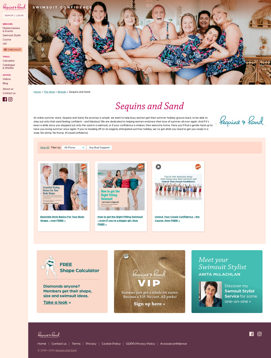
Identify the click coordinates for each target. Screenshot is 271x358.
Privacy (91, 343)
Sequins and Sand (66, 350)
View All (44, 147)
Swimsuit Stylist (12, 35)
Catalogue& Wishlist (9, 66)
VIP (5, 43)
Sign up (9, 15)
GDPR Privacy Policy (140, 343)
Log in (19, 15)
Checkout (14, 49)
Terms (76, 343)
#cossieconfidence (173, 343)
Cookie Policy (111, 343)
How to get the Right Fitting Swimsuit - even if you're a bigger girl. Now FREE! (120, 220)
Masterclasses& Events (11, 29)
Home (42, 343)
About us (8, 88)
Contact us (9, 93)
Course (7, 39)
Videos (7, 78)
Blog (5, 83)
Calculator (9, 60)
